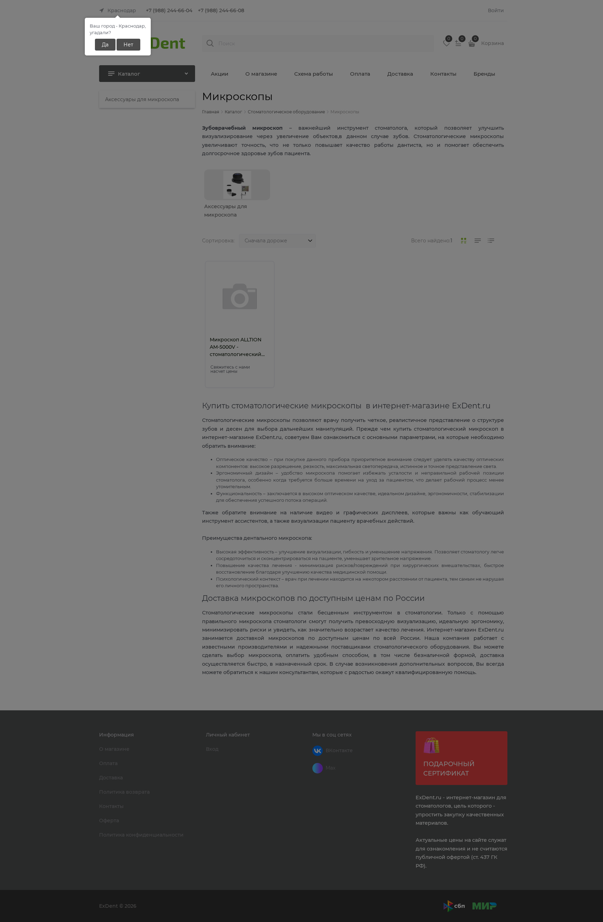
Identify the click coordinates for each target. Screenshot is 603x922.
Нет (128, 44)
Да (105, 44)
